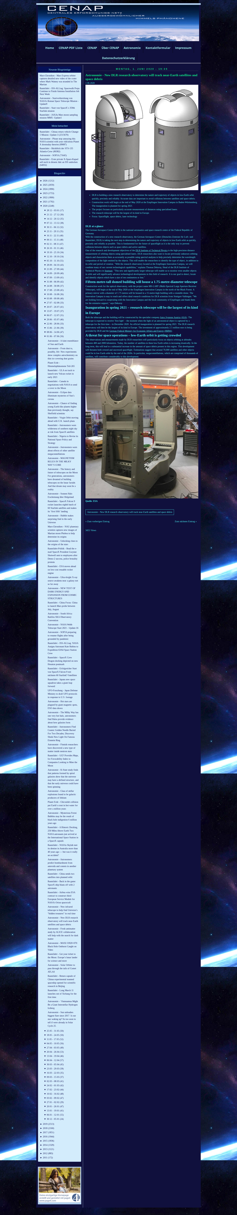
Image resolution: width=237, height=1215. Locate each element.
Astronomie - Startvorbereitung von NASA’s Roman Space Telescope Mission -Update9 (59, 101)
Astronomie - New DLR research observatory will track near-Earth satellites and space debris (129, 512)
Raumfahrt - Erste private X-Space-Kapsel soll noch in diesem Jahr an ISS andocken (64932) (59, 162)
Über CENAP (110, 48)
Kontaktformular (158, 48)
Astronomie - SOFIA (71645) (53, 155)
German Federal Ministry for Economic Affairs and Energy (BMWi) (140, 331)
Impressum (183, 48)
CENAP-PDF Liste (71, 48)
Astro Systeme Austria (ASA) (173, 317)
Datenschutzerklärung (118, 58)
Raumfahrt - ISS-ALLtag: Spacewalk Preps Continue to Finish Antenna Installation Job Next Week (59, 91)
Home (49, 48)
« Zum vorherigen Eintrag (97, 521)
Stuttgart (109, 271)
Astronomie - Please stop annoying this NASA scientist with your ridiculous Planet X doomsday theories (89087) (59, 142)
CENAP (92, 48)
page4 (123, 1212)
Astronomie (132, 48)
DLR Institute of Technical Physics (152, 250)
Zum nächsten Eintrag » (186, 521)
